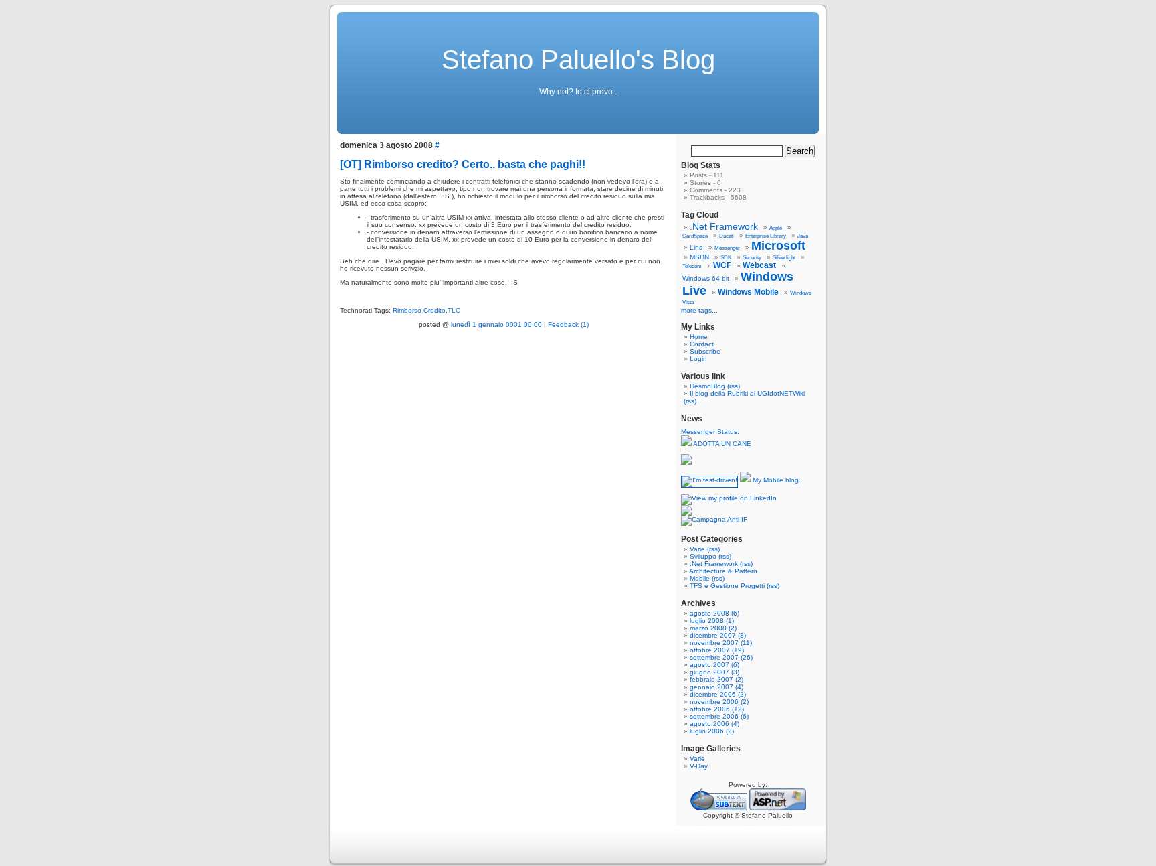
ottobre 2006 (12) (717, 709)
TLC (454, 310)
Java (802, 236)
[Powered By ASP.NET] (777, 808)
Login (698, 358)
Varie (697, 549)
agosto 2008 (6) (714, 613)
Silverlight (784, 258)
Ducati (726, 236)
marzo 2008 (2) (713, 628)
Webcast (759, 265)
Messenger (727, 248)
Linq (696, 247)
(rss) (733, 386)
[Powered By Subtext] (718, 808)
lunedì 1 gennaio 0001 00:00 (496, 324)
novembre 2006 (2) (719, 701)
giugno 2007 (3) (714, 672)
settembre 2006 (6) (719, 716)
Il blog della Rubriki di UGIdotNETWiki (747, 393)
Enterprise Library (765, 236)
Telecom (692, 266)
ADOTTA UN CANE (721, 443)
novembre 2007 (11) (721, 642)
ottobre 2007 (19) (717, 650)
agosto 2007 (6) (714, 664)
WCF (722, 265)
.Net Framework (724, 226)
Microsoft (778, 245)
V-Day (699, 766)
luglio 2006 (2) (712, 731)
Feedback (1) (568, 324)
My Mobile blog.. (777, 480)
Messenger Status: (711, 431)
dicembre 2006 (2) (718, 694)
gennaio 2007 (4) (716, 687)
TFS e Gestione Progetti (727, 585)
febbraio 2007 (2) (716, 679)
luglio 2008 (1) (712, 620)
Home (699, 336)
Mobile (700, 578)
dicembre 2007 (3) (718, 635)
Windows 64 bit (705, 278)
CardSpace (695, 236)
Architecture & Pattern (723, 571)
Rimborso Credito (419, 310)
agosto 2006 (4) (714, 723)
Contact (702, 344)
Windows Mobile (748, 292)
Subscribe (705, 351)
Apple (775, 228)
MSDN (699, 257)
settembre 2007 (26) (721, 657)
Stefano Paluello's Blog (578, 59)
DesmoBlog (707, 386)
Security (752, 258)
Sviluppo (703, 556)
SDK (725, 258)
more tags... (699, 310)
